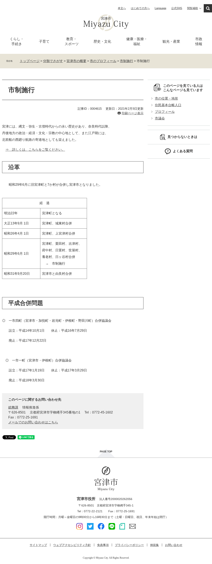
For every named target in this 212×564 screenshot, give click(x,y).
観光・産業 (171, 41)
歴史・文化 (102, 41)
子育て (44, 41)
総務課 (13, 407)
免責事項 (103, 545)
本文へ (122, 8)
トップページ (30, 61)
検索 (208, 8)
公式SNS (176, 8)
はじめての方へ (140, 8)
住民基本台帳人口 (168, 105)
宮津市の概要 (76, 61)
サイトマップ (38, 545)
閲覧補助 (192, 8)
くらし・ (17, 41)
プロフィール (165, 111)
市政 (198, 41)
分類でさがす (53, 61)
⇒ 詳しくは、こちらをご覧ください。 (35, 149)
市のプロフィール (103, 61)
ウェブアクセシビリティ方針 (72, 545)
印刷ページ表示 (132, 113)
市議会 (160, 118)
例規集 (154, 545)
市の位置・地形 (166, 98)
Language (160, 8)
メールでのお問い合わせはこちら (33, 422)
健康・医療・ (136, 41)
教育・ (72, 41)
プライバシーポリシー (129, 545)
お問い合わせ (173, 545)
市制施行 (126, 61)
